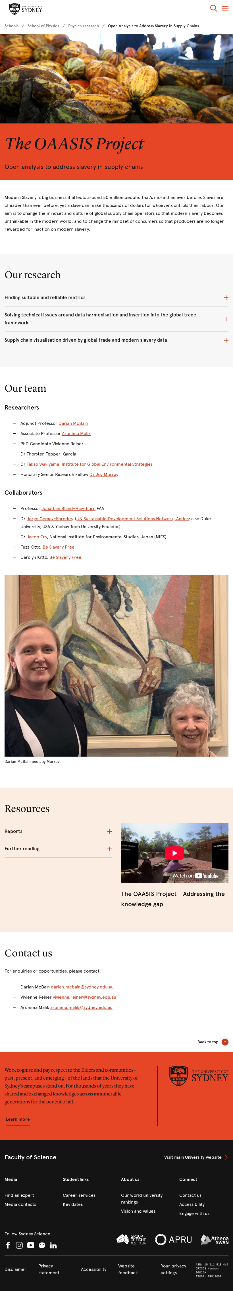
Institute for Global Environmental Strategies (107, 464)
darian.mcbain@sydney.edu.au (82, 987)
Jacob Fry (37, 537)
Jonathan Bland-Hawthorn (68, 508)
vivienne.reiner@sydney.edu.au (84, 997)
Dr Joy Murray (104, 474)
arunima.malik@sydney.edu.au (81, 1007)
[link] (11, 26)
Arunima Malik (76, 433)
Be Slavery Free (58, 547)
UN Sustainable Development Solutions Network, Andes (132, 518)
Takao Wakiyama (43, 464)
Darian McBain (73, 423)
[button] (213, 9)
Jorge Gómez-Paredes (49, 518)
